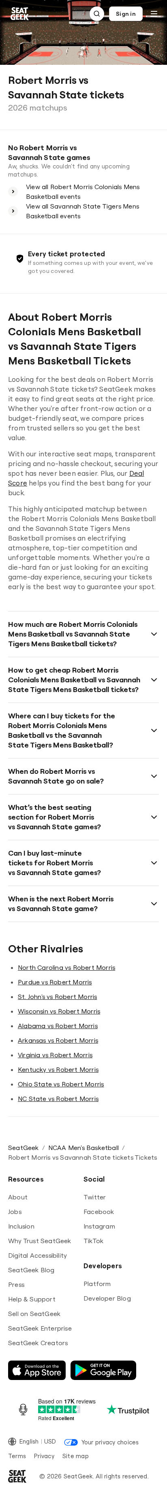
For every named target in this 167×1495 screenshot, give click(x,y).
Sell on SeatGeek (34, 1314)
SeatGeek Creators (38, 1343)
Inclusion (21, 1226)
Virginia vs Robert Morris (55, 1055)
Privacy (44, 1456)
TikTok (93, 1241)
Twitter (95, 1197)
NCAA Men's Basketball (83, 1148)
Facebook (99, 1212)
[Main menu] (154, 14)
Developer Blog (107, 1298)
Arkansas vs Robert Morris (58, 1040)
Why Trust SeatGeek (39, 1241)
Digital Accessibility (37, 1255)
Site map (75, 1456)
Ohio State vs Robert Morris (61, 1084)
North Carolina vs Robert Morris (66, 967)
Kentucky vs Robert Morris (58, 1069)
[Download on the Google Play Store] (103, 1370)
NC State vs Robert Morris (58, 1099)
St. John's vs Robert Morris (57, 996)
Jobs (14, 1212)
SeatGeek (23, 1148)
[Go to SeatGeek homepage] (20, 14)
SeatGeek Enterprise (40, 1328)
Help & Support (32, 1299)
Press (16, 1284)
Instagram (99, 1226)
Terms (17, 1456)
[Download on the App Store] (37, 1370)
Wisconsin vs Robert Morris (59, 1011)
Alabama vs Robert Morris (58, 1026)
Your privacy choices (110, 1442)
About (18, 1197)
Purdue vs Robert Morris (55, 982)
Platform (97, 1284)
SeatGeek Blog (31, 1270)
